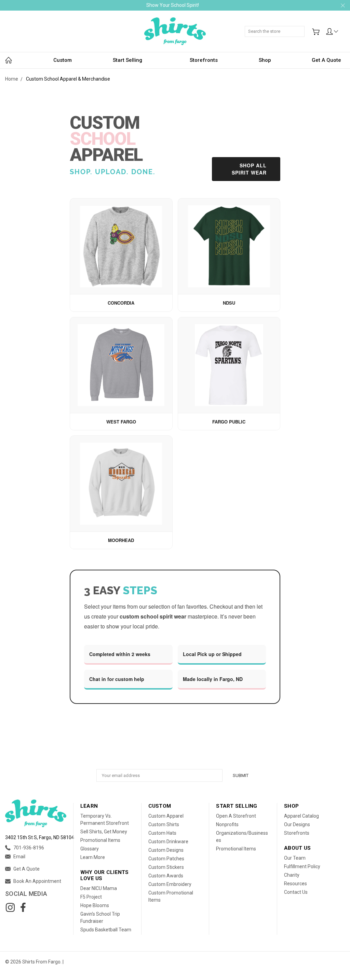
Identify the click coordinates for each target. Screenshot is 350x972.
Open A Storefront (236, 816)
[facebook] (23, 907)
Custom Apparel (166, 816)
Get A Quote (326, 60)
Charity (291, 875)
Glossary (89, 848)
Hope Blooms (94, 905)
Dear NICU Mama (98, 888)
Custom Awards (165, 875)
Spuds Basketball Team (105, 929)
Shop (265, 60)
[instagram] (10, 907)
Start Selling (127, 60)
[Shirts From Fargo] (175, 31)
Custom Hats (162, 833)
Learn (89, 806)
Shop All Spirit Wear (249, 169)
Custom (62, 60)
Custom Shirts (163, 824)
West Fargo (121, 421)
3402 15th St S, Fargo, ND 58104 (39, 837)
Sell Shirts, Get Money (103, 831)
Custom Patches (166, 858)
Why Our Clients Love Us (104, 875)
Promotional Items (100, 840)
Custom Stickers (166, 867)
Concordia (121, 303)
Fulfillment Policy (302, 866)
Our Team (295, 858)
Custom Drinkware (168, 841)
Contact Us (296, 892)
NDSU (229, 303)
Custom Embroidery (169, 884)
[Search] (302, 27)
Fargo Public (228, 421)
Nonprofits (227, 824)
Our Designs (297, 824)
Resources (295, 883)
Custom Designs (166, 850)
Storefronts (204, 60)
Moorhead (121, 540)
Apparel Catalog (301, 816)
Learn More (92, 857)
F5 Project (91, 897)
